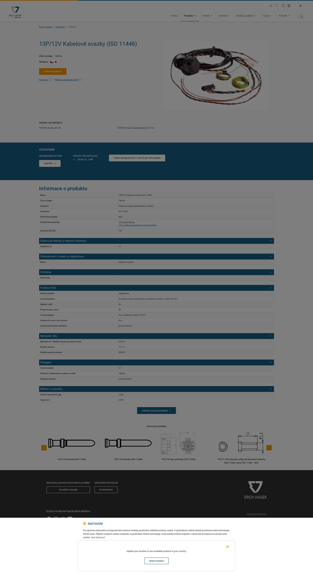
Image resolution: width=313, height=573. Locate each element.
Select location (156, 561)
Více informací (98, 537)
